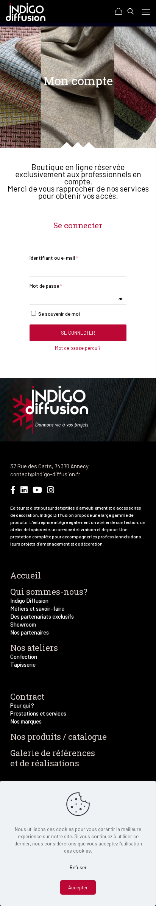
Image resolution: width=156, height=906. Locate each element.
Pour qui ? (22, 705)
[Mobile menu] (145, 11)
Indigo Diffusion (29, 600)
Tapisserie (23, 664)
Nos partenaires (29, 632)
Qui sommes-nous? (48, 591)
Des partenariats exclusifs (42, 616)
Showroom (23, 624)
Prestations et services (38, 713)
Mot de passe (46, 286)
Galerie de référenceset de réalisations (52, 758)
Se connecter (78, 333)
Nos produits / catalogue (58, 736)
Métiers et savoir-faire (37, 608)
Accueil (25, 575)
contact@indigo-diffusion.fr (45, 474)
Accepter (78, 887)
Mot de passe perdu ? (78, 348)
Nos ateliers (34, 647)
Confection (23, 656)
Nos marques (26, 721)
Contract (27, 696)
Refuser (78, 867)
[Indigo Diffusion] (25, 11)
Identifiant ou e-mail (54, 258)
